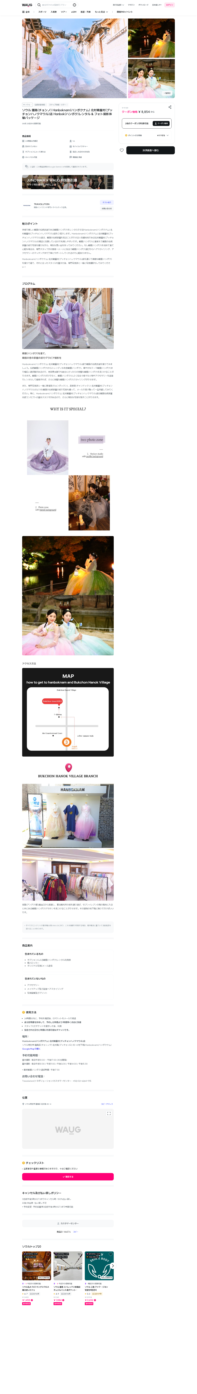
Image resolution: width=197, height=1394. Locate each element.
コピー (75, 1232)
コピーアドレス (107, 1104)
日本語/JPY (157, 5)
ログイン (169, 5)
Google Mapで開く (31, 1048)
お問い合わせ (107, 208)
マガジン (131, 5)
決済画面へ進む (151, 150)
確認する (69, 1176)
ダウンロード (143, 5)
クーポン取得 (163, 123)
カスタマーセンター (70, 1223)
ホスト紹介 (107, 202)
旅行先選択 (117, 5)
